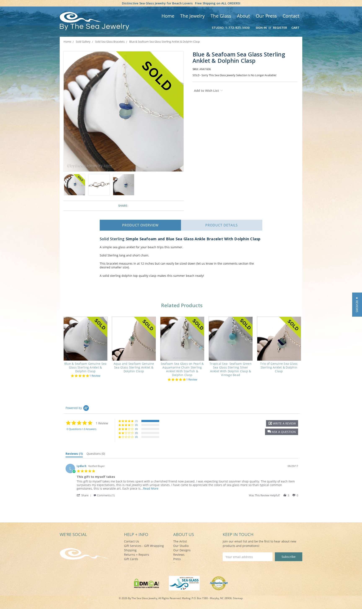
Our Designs (182, 550)
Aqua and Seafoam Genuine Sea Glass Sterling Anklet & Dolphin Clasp (134, 367)
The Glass (221, 16)
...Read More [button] (149, 488)
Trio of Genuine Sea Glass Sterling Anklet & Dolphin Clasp (278, 367)
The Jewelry (192, 16)
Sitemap (238, 598)
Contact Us (131, 541)
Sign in (261, 27)
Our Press (266, 16)
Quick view (85, 339)
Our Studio (181, 546)
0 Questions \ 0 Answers (81, 429)
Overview (140, 225)
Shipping (130, 550)
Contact (291, 16)
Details (221, 225)
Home (168, 16)
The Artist (180, 541)
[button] (281, 432)
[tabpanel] (85, 348)
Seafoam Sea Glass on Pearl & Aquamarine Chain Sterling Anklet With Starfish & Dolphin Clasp (182, 369)
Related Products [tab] (182, 305)
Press (177, 559)
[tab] (74, 454)
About (243, 16)
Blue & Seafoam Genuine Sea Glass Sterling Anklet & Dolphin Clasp (85, 367)
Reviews (179, 555)
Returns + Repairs (136, 555)
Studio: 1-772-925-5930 (231, 27)
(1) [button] (136, 420)
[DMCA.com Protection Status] (146, 583)
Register (280, 27)
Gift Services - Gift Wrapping (144, 546)
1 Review (94, 376)
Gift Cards (131, 559)
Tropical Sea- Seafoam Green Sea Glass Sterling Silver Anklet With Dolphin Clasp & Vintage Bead (230, 369)
